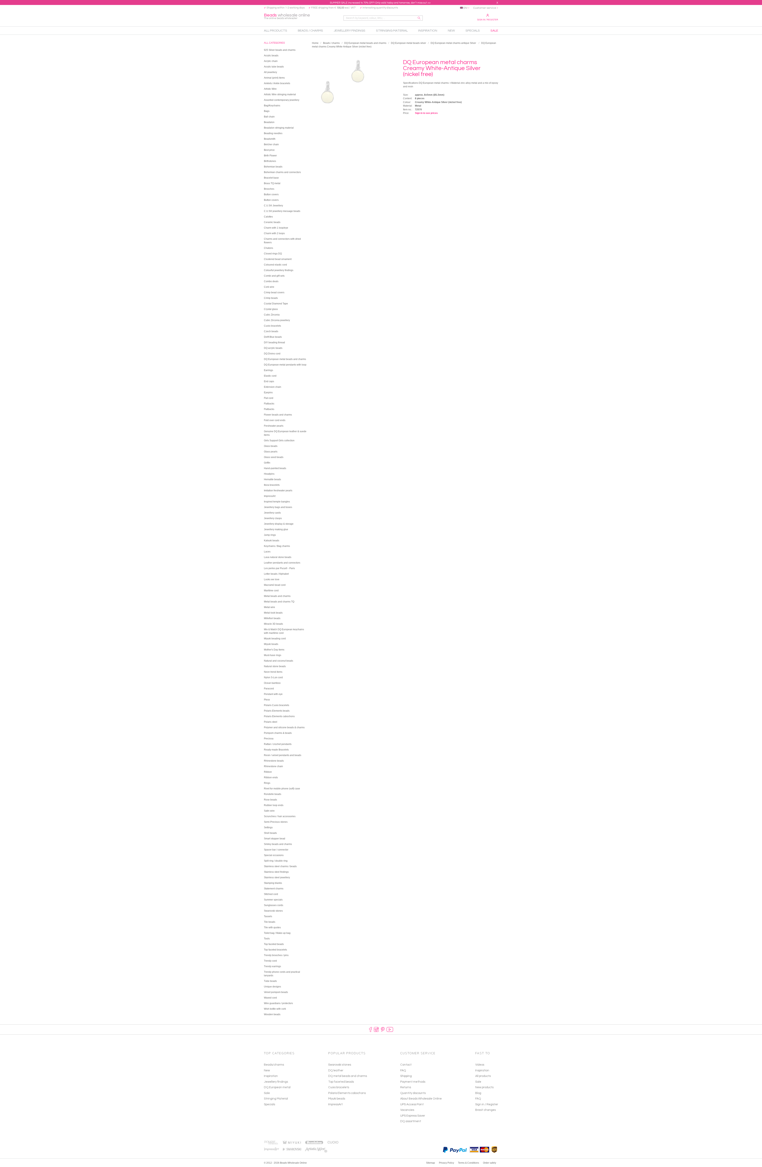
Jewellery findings (276, 1081)
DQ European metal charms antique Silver (454, 43)
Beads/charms (274, 1064)
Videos (479, 1064)
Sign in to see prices (426, 113)
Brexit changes (485, 1109)
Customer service (484, 8)
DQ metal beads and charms (347, 1076)
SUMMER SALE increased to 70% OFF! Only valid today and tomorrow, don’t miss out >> (380, 2)
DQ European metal (277, 1087)
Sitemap (430, 1162)
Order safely (489, 1162)
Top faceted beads (341, 1081)
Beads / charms (331, 43)
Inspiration (271, 1076)
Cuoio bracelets (338, 1087)
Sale (267, 1093)
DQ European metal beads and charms (365, 43)
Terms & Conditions (468, 1162)
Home (315, 43)
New (267, 1070)
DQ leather (335, 1070)
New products (484, 1087)
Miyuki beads (336, 1098)
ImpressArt (335, 1104)
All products (483, 1076)
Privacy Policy (446, 1162)
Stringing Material (276, 1098)
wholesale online (287, 16)
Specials (269, 1104)
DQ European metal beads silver (408, 43)
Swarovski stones (339, 1064)
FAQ (478, 1098)
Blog (478, 1093)
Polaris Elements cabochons (347, 1093)
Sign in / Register (487, 19)
